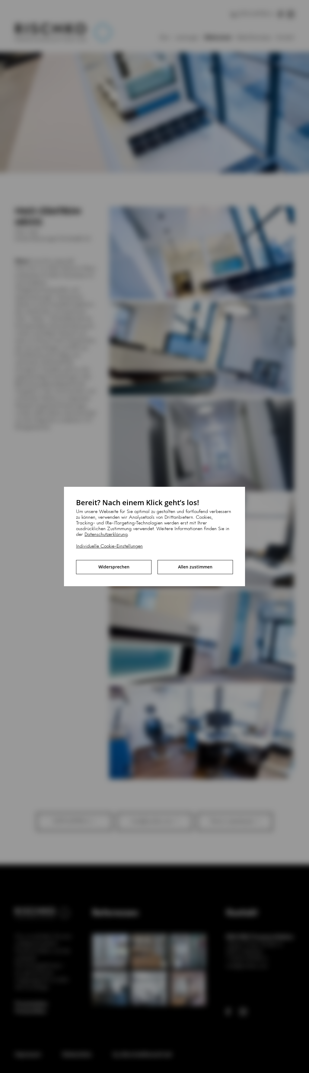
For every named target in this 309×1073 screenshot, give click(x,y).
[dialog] (154, 536)
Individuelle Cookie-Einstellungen (109, 546)
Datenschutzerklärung (106, 534)
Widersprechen (113, 567)
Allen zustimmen (195, 567)
